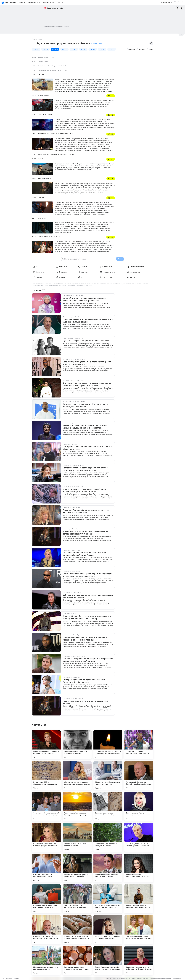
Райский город (43, 62)
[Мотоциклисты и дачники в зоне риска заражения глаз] (46, 960)
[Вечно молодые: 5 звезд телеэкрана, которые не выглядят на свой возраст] (138, 806)
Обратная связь (177, 978)
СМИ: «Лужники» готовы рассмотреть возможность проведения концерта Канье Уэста (87, 575)
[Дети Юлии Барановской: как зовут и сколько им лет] (107, 868)
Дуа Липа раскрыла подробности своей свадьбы (86, 340)
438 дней (41, 74)
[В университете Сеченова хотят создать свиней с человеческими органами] (77, 929)
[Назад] (177, 8)
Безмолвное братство (45, 114)
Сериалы (142, 49)
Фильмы (132, 49)
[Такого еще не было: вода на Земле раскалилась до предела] (77, 806)
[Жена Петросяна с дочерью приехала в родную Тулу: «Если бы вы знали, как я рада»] (138, 898)
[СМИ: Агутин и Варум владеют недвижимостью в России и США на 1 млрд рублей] (138, 929)
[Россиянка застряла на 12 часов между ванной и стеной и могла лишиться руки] (107, 898)
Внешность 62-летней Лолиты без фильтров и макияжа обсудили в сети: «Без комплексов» (85, 426)
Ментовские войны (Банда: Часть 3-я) (51, 66)
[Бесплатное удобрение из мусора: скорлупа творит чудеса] (77, 960)
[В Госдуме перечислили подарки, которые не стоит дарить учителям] (46, 898)
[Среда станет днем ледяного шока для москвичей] (107, 837)
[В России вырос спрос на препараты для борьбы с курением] (46, 868)
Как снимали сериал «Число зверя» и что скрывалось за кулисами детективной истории (88, 659)
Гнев (39, 159)
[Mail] (3, 2)
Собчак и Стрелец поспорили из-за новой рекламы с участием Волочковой (88, 596)
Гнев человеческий (44, 57)
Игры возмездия (43, 178)
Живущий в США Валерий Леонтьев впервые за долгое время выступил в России (85, 532)
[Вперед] (181, 8)
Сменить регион (97, 43)
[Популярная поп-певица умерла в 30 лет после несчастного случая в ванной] (107, 744)
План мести (42, 218)
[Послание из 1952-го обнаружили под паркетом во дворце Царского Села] (46, 775)
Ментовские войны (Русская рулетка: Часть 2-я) (54, 154)
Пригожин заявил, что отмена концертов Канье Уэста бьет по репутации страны (88, 320)
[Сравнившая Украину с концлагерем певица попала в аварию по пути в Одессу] (138, 744)
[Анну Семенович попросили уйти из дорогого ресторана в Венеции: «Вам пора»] (46, 744)
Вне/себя (41, 197)
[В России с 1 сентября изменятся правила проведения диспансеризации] (107, 775)
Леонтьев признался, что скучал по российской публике (85, 702)
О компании (9, 978)
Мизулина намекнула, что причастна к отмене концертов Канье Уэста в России (84, 553)
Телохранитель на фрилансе (48, 237)
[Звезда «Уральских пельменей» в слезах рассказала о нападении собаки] (107, 960)
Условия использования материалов (160, 978)
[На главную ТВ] (6, 2)
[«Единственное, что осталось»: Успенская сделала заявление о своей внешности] (77, 775)
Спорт (151, 49)
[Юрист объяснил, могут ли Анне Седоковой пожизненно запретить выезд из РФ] (107, 929)
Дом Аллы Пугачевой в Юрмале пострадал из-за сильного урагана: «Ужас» (86, 511)
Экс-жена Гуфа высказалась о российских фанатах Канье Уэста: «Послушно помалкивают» (87, 384)
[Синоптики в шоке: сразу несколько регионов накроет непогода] (77, 898)
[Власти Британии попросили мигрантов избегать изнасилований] (77, 837)
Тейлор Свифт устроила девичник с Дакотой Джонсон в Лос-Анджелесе (84, 681)
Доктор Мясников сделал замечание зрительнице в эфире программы (87, 447)
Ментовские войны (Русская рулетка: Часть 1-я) (54, 134)
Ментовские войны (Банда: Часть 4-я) (51, 70)
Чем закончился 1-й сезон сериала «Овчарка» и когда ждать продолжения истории (85, 469)
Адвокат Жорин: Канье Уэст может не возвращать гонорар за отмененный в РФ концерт (87, 617)
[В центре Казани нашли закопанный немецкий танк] (107, 806)
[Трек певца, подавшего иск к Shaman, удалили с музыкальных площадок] (138, 837)
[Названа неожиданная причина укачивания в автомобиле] (77, 868)
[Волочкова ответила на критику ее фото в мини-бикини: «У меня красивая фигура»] (138, 960)
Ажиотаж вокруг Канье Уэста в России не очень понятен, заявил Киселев (85, 405)
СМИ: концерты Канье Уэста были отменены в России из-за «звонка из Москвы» (85, 638)
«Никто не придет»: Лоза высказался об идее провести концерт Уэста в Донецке (84, 490)
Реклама (16, 978)
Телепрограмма (37, 39)
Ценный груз (42, 95)
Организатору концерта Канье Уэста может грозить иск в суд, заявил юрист (87, 363)
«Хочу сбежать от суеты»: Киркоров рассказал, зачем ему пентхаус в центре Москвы (85, 299)
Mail (3, 978)
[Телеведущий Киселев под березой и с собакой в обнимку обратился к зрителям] (138, 775)
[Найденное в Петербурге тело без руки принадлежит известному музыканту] (77, 744)
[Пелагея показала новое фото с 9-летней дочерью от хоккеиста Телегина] (46, 837)
